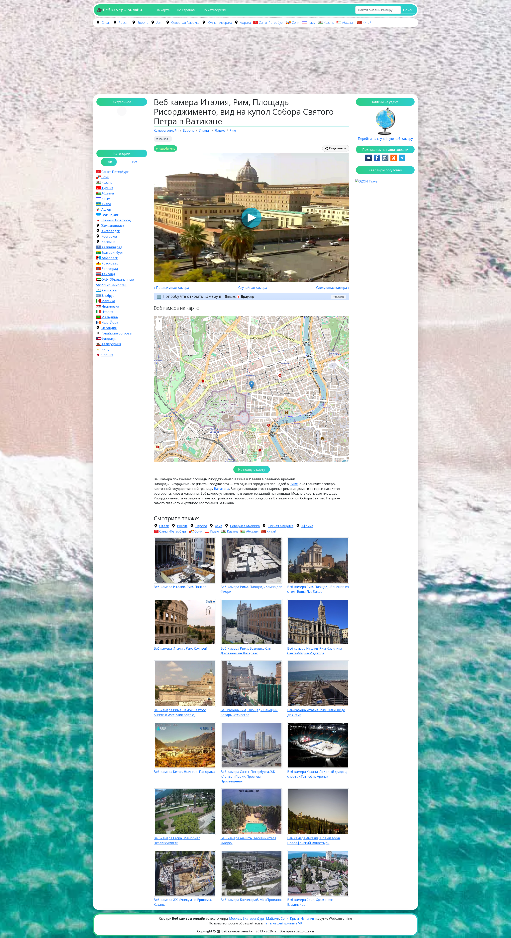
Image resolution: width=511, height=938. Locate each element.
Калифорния (111, 344)
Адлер (106, 209)
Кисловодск (110, 231)
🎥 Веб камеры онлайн (119, 10)
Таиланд (108, 274)
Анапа (106, 204)
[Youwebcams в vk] (368, 157)
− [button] (159, 327)
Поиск (408, 10)
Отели (106, 22)
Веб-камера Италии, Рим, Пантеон (181, 587)
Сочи (295, 22)
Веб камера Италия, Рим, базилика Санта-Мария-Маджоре (314, 650)
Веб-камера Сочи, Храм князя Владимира (310, 902)
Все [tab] (135, 162)
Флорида (108, 338)
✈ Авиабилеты (165, 148)
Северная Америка (185, 22)
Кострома (109, 236)
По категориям (214, 10)
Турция (107, 188)
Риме (294, 484)
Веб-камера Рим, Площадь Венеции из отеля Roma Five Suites (318, 589)
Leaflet (345, 460)
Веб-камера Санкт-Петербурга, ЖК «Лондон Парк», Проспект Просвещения (248, 776)
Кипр (105, 349)
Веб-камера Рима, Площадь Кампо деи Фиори (251, 589)
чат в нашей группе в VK (283, 923)
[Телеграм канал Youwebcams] (402, 157)
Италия (107, 312)
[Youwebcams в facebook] (377, 157)
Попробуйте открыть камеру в (192, 296)
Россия (124, 22)
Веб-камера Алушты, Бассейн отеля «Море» (248, 840)
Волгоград (109, 268)
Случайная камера (252, 288)
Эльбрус (107, 295)
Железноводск (112, 225)
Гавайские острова (116, 333)
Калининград (111, 247)
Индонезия (110, 306)
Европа (142, 22)
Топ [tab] (109, 162)
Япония (107, 355)
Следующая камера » (332, 288)
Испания (307, 918)
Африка (245, 22)
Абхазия (348, 22)
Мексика (108, 301)
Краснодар (109, 263)
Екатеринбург (112, 252)
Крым (311, 22)
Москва (235, 918)
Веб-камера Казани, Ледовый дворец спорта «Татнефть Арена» (317, 774)
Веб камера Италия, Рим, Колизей (180, 648)
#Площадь (162, 139)
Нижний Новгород (116, 220)
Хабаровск (109, 258)
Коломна (108, 242)
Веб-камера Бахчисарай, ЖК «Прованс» (251, 900)
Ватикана (221, 488)
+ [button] (159, 321)
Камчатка (109, 290)
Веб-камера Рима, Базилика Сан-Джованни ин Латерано (246, 650)
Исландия (109, 328)
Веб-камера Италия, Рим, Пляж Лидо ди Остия (316, 712)
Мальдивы (109, 317)
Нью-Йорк (109, 322)
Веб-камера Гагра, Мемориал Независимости (177, 840)
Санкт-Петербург (271, 22)
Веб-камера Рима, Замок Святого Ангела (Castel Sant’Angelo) (180, 712)
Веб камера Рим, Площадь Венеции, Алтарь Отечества (249, 712)
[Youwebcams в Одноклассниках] (393, 157)
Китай (366, 22)
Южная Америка (219, 22)
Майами (272, 918)
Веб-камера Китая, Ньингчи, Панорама (184, 771)
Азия (159, 22)
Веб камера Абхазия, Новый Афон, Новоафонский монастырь (314, 840)
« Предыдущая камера (171, 288)
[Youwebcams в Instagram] (385, 157)
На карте (162, 10)
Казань (329, 22)
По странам (186, 10)
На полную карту (251, 469)
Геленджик (110, 215)
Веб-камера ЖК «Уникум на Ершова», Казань (183, 902)
